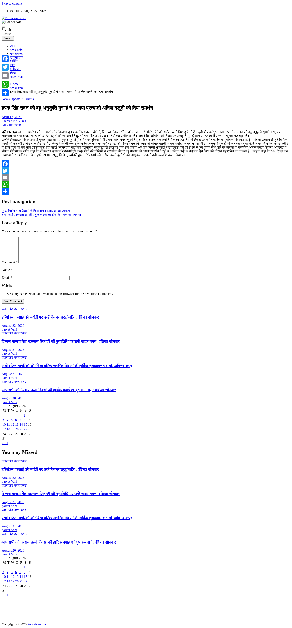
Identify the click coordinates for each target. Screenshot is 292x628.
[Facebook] (146, 163)
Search (6, 29)
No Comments (11, 124)
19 (12, 429)
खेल (12, 65)
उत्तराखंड (7, 309)
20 (17, 429)
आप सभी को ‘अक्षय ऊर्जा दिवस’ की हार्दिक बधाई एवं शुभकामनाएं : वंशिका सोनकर (59, 390)
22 (25, 429)
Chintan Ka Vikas (14, 121)
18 (8, 429)
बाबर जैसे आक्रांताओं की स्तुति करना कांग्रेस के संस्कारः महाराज (41, 214)
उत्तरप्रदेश (16, 49)
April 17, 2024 (12, 117)
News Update (11, 99)
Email (7, 277)
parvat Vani (9, 329)
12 (12, 424)
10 (4, 424)
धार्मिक (14, 61)
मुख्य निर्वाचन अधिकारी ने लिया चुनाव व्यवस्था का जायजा (36, 211)
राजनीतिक (16, 57)
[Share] (146, 191)
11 (8, 424)
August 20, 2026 (13, 398)
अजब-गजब (17, 76)
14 (21, 424)
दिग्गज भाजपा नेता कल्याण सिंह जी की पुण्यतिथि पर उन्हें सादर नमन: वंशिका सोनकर (61, 341)
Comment (10, 262)
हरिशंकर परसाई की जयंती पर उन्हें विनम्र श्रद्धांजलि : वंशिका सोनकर (50, 317)
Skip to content (12, 3)
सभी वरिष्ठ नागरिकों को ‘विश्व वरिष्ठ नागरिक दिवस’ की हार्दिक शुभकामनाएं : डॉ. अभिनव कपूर (67, 365)
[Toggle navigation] (3, 27)
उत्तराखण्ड (16, 53)
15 (25, 424)
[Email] (146, 177)
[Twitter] (146, 170)
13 (17, 424)
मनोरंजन (15, 69)
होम (12, 46)
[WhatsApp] (146, 184)
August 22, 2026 (13, 325)
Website (7, 285)
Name (7, 270)
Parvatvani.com (37, 624)
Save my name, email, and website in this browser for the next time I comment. (60, 294)
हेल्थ (13, 73)
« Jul (5, 443)
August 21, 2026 (13, 350)
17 (4, 429)
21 (21, 429)
